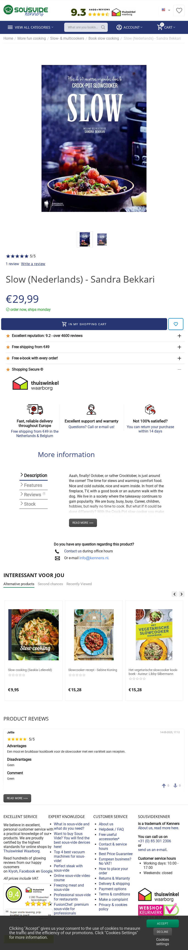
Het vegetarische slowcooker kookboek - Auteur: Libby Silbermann (32, 672)
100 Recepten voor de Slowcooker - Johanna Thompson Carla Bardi (153, 672)
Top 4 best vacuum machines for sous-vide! (69, 856)
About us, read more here (158, 828)
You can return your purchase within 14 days (150, 429)
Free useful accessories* (109, 836)
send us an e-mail (152, 850)
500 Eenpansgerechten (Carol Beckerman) (89, 672)
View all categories (32, 27)
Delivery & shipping (114, 883)
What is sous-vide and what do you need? (71, 826)
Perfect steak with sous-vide (68, 868)
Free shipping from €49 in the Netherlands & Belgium (34, 433)
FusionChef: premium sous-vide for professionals (71, 908)
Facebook (27, 871)
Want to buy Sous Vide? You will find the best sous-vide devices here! (72, 840)
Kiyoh (13, 871)
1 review (12, 264)
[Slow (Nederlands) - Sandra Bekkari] (94, 138)
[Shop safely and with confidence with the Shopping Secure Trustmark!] (159, 902)
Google (46, 871)
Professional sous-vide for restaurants (72, 897)
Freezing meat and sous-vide (69, 887)
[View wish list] (179, 13)
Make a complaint (113, 899)
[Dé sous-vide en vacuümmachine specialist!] (25, 10)
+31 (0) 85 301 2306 (154, 841)
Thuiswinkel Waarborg (21, 851)
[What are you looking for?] (103, 27)
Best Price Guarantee (116, 854)
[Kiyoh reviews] (28, 913)
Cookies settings (162, 941)
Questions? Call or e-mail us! (91, 427)
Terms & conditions (114, 894)
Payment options (112, 889)
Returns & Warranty (114, 878)
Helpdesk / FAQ (111, 829)
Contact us (73, 551)
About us (106, 824)
